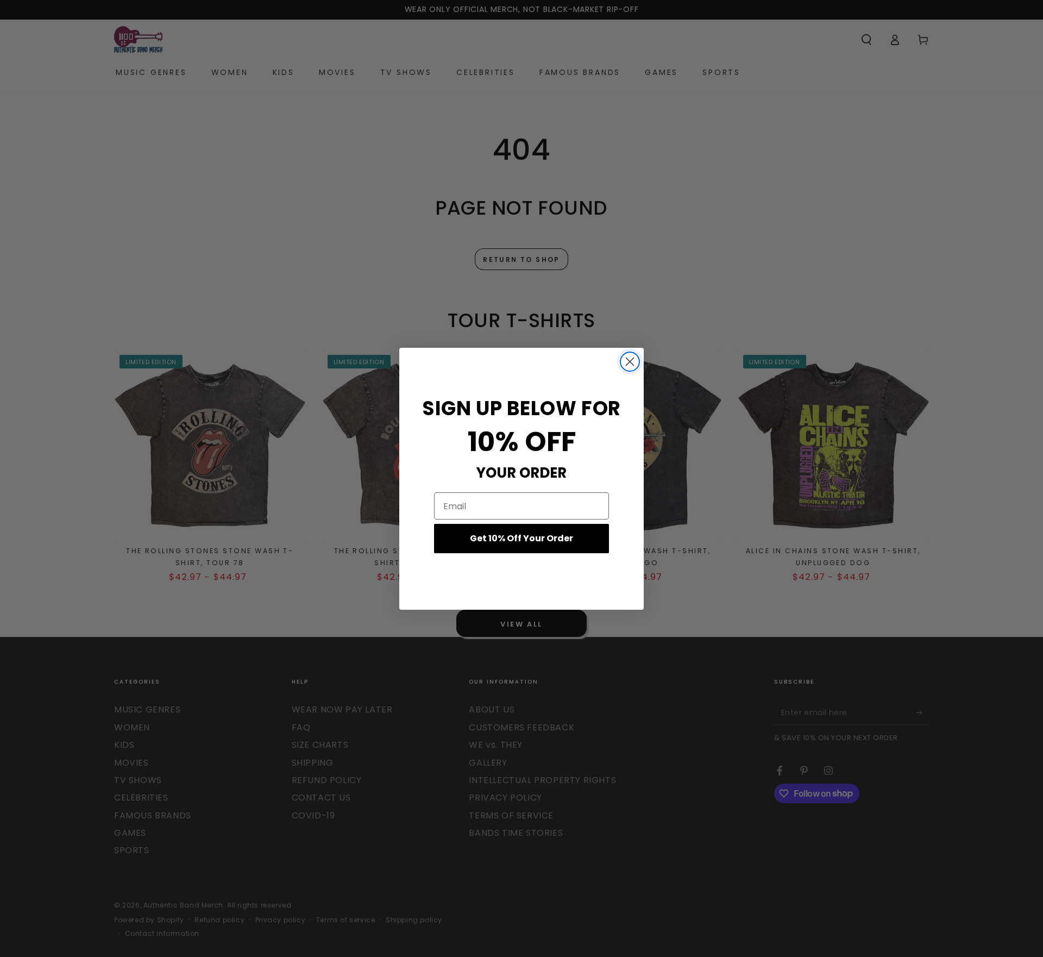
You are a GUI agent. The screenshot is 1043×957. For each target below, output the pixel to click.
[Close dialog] (629, 361)
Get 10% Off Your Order (521, 538)
